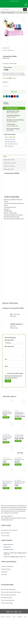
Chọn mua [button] (6, 417)
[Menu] (23, 5)
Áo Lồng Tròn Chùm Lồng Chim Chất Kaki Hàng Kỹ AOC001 (7, 437)
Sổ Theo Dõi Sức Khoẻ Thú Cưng (7, 460)
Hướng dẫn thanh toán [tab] (10, 163)
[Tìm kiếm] (25, 9)
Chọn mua (18, 418)
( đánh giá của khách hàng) (9, 63)
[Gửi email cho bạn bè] (12, 96)
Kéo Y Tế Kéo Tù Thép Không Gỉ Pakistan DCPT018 (7, 483)
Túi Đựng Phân (9, 173)
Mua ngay (14, 91)
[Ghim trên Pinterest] (15, 96)
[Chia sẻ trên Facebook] (6, 96)
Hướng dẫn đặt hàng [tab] (9, 159)
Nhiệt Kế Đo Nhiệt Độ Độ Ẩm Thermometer (7, 413)
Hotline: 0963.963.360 (8, 544)
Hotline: (10, 137)
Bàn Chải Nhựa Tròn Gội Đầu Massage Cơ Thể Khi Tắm (20, 483)
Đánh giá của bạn (9, 340)
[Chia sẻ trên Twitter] (9, 96)
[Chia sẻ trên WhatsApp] (4, 96)
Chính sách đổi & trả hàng (11, 144)
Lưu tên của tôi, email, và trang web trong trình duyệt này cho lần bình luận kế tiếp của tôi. (14, 376)
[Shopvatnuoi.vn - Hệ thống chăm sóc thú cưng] (10, 5)
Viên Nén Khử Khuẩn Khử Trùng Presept (19, 436)
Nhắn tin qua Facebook (8, 549)
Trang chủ (3, 12)
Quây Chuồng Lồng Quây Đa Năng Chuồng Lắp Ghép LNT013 (20, 413)
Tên (6, 359)
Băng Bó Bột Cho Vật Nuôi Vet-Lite (19, 460)
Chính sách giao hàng (10, 141)
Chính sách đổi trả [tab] (9, 169)
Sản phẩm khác (10, 12)
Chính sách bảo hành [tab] (9, 166)
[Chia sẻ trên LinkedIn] (17, 96)
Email (6, 366)
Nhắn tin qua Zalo (7, 547)
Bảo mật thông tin (9, 146)
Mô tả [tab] (5, 156)
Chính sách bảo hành (10, 139)
